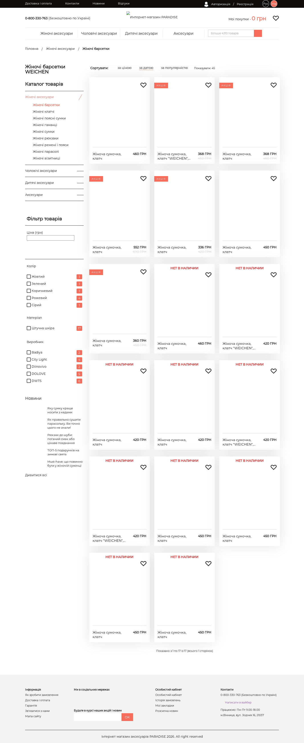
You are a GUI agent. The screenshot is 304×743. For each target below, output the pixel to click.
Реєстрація (245, 4)
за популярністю (174, 68)
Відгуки (124, 3)
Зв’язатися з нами (37, 711)
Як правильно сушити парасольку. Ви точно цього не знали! (64, 423)
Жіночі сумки (44, 132)
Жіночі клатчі (43, 112)
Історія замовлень (167, 700)
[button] (259, 18)
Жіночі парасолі (46, 152)
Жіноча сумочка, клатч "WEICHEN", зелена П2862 (173, 156)
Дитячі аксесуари (141, 33)
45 (204, 68)
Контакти (72, 3)
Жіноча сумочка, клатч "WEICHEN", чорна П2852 (238, 345)
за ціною (125, 68)
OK (127, 717)
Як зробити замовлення (41, 695)
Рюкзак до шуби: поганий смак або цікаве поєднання (61, 439)
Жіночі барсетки (46, 105)
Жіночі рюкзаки (46, 138)
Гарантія (31, 705)
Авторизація (220, 4)
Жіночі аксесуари (57, 33)
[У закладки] (143, 85)
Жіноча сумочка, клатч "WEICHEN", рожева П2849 (238, 442)
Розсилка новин (166, 711)
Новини (99, 3)
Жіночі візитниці (46, 158)
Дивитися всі (36, 475)
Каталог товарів (44, 84)
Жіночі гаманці (45, 125)
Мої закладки (164, 705)
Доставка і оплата (38, 3)
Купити (119, 141)
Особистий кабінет (168, 695)
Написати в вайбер (238, 702)
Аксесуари (183, 33)
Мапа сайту (33, 716)
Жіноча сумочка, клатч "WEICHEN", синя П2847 (108, 538)
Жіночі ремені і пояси (51, 145)
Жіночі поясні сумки (49, 118)
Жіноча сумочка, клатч (107, 156)
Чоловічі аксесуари (99, 33)
